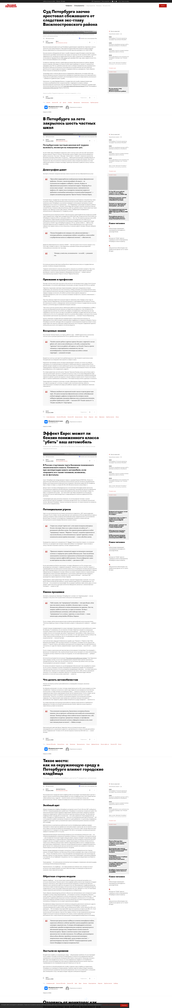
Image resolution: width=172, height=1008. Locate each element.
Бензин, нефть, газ (105, 744)
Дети (96, 417)
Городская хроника (94, 102)
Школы (117, 417)
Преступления (77, 102)
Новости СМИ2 (47, 112)
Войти (163, 5)
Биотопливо (72, 744)
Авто (67, 744)
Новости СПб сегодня (61, 417)
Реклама (99, 5)
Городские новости (110, 417)
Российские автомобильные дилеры (76, 658)
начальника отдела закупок (50, 87)
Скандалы (70, 102)
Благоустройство (92, 983)
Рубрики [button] (69, 5)
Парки (80, 983)
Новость (48, 102)
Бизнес (85, 417)
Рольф (69, 542)
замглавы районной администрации (74, 86)
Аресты (64, 102)
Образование (101, 417)
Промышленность (81, 744)
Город (76, 983)
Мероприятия (90, 5)
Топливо (88, 744)
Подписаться (97, 1)
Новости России (60, 744)
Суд (60, 102)
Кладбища (116, 983)
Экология (85, 983)
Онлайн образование (50, 417)
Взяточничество (85, 102)
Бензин (119, 744)
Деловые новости (78, 417)
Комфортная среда (50, 983)
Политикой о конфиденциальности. (111, 1004)
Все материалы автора (61, 42)
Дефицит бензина (95, 744)
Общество (91, 417)
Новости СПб (55, 102)
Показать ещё (112, 68)
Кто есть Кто (106, 5)
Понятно (124, 1005)
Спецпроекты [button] (79, 5)
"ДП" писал (64, 58)
